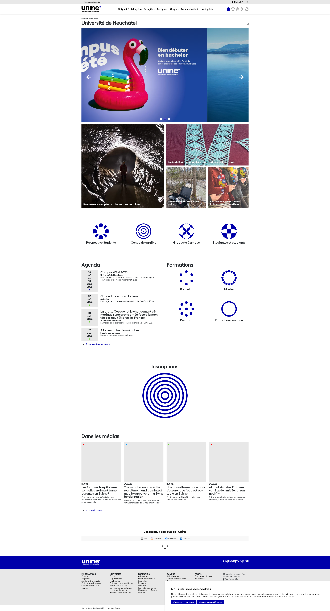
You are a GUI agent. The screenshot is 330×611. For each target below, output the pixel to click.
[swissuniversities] (236, 561)
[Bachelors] (186, 279)
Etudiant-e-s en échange (164, 391)
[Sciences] (237, 9)
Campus (174, 9)
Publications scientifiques (121, 583)
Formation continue (147, 588)
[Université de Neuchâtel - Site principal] (91, 562)
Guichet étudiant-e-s (91, 583)
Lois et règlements (118, 590)
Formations (149, 9)
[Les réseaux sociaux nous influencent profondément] (228, 187)
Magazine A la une (118, 585)
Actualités (207, 9)
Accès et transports (90, 581)
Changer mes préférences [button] (210, 602)
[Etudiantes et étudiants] (229, 232)
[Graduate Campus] (186, 232)
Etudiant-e (200, 578)
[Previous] (88, 77)
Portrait (113, 576)
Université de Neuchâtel (92, 2)
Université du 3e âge (147, 590)
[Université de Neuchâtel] (91, 9)
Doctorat (142, 585)
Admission (136, 9)
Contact (85, 576)
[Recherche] (247, 2)
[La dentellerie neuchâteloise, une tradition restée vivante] (207, 144)
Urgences (85, 578)
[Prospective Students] (101, 232)
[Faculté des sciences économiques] (246, 9)
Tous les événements (98, 344)
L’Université (123, 9)
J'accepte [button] (177, 602)
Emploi (84, 588)
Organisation (116, 578)
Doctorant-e (200, 581)
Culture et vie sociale (176, 578)
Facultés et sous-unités (120, 592)
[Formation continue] (229, 310)
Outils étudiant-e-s (90, 585)
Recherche (162, 9)
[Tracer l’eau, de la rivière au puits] (186, 187)
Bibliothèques (173, 576)
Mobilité (141, 592)
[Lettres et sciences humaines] (232, 9)
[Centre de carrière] (143, 232)
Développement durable (121, 588)
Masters (142, 583)
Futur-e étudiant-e (190, 9)
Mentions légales (114, 608)
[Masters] (229, 279)
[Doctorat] (186, 310)
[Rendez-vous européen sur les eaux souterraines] (122, 166)
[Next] (241, 77)
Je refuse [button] (190, 602)
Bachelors (142, 581)
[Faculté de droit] (241, 9)
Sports (170, 581)
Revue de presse (95, 510)
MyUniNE (238, 2)
